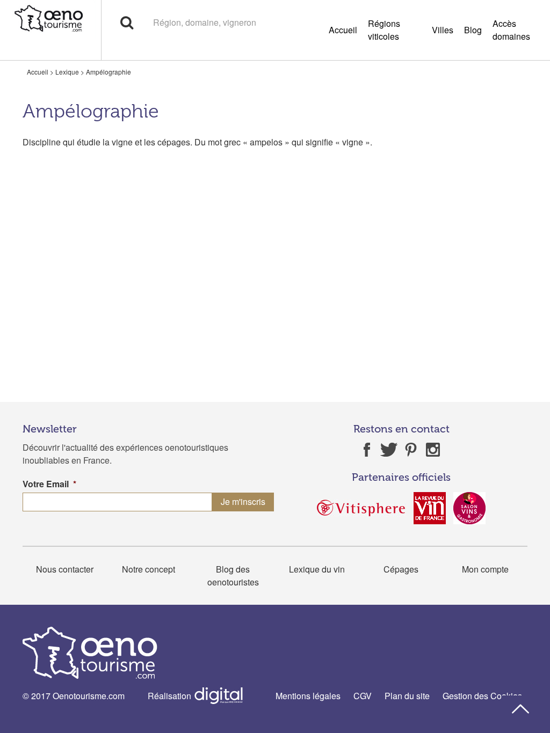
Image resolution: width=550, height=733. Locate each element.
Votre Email (49, 484)
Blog (473, 30)
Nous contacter (64, 569)
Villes (442, 30)
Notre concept (148, 569)
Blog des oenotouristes (233, 575)
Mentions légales (308, 696)
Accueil (343, 30)
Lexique (67, 71)
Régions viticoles (384, 29)
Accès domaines (511, 29)
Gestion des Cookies (482, 696)
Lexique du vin (317, 569)
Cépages (400, 569)
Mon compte (485, 569)
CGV (362, 696)
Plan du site (407, 696)
